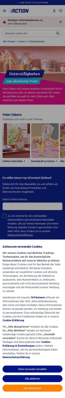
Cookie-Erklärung (13, 320)
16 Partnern (38, 297)
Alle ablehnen (32, 378)
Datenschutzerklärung (16, 357)
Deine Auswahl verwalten (32, 369)
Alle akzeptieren (32, 388)
